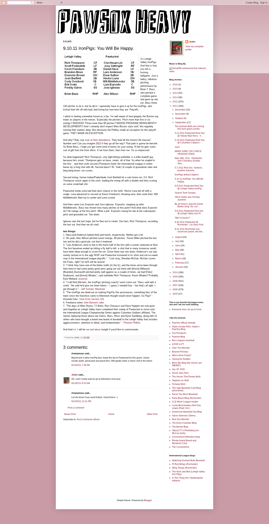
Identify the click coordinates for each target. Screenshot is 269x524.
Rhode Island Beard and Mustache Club (184, 441)
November (180, 114)
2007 (175, 285)
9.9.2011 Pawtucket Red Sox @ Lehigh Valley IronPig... (189, 187)
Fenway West (178, 384)
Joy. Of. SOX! (178, 369)
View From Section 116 (91, 299)
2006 (175, 289)
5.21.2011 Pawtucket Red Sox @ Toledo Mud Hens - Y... (190, 134)
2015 (175, 89)
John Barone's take (93, 302)
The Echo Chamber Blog (184, 423)
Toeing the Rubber (181, 359)
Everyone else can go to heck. (187, 309)
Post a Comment (76, 407)
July (177, 241)
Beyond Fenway (180, 351)
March (178, 258)
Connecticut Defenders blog (186, 437)
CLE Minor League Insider (185, 401)
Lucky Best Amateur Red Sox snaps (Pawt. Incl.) (186, 406)
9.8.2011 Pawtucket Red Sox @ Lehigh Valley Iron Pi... (189, 212)
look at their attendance (97, 140)
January (179, 267)
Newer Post (70, 414)
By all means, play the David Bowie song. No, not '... (189, 205)
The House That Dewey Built (186, 376)
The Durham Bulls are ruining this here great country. (189, 127)
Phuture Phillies (132, 322)
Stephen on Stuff (180, 380)
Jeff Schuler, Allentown (93, 289)
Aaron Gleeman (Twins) (183, 415)
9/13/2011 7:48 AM (80, 365)
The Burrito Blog (180, 426)
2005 (175, 294)
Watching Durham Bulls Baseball (188, 460)
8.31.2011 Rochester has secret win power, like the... (189, 230)
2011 (175, 106)
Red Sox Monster (180, 419)
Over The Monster (181, 348)
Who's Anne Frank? (181, 355)
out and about (93, 329)
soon (177, 147)
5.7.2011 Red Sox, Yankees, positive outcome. (189, 169)
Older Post (152, 414)
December (180, 109)
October (179, 118)
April (177, 254)
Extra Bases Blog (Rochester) (186, 398)
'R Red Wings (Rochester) (185, 464)
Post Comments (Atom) (88, 419)
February (180, 262)
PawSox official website (183, 323)
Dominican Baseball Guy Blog (187, 411)
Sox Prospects (179, 333)
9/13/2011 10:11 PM (81, 401)
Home (111, 414)
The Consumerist (180, 447)
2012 (175, 101)
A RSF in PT (178, 344)
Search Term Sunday (185, 193)
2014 (175, 93)
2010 (175, 272)
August (179, 237)
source (82, 278)
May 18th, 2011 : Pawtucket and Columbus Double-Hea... (188, 161)
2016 (175, 84)
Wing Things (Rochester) (184, 468)
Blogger (148, 500)
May (177, 250)
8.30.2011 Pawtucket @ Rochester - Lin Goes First (189, 223)
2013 (175, 97)
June (178, 245)
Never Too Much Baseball (185, 394)
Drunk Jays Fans (180, 373)
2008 (175, 281)
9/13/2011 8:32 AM (80, 383)
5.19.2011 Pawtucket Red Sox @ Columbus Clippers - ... (190, 141)
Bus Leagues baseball (183, 340)
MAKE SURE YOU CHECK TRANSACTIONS (188, 152)
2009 (175, 276)
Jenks (74, 375)
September (181, 122)
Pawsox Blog (178, 336)
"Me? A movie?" (182, 218)
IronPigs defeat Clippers (187, 174)
